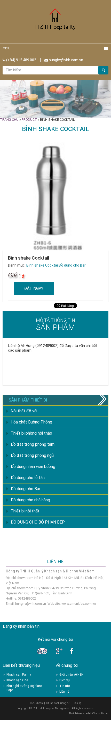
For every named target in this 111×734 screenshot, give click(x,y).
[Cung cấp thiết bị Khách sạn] (55, 21)
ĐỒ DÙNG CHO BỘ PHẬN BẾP (38, 522)
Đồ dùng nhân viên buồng (33, 466)
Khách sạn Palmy (18, 674)
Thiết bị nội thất (25, 511)
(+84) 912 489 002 (20, 60)
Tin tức (64, 686)
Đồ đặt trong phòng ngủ (32, 455)
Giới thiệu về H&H (71, 674)
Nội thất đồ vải (24, 410)
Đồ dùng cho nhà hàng (30, 499)
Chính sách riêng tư (57, 703)
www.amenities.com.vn (78, 604)
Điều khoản (36, 703)
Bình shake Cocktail (42, 265)
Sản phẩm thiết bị (28, 400)
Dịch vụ (64, 680)
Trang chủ (9, 120)
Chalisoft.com (100, 713)
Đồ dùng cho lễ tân (28, 477)
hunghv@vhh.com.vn (65, 60)
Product (29, 120)
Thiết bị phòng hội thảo (31, 433)
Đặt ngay (33, 288)
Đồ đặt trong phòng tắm (32, 444)
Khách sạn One (17, 680)
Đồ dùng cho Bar (72, 265)
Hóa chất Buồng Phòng (31, 422)
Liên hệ (64, 691)
